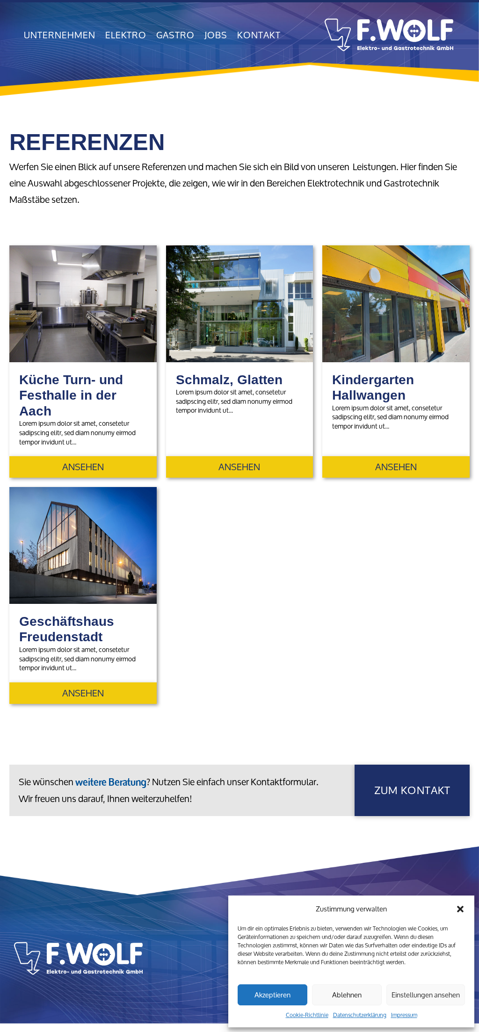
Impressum (404, 1015)
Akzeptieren (272, 995)
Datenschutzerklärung (359, 1015)
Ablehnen (347, 995)
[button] (460, 909)
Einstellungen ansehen (426, 995)
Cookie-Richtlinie (307, 1015)
